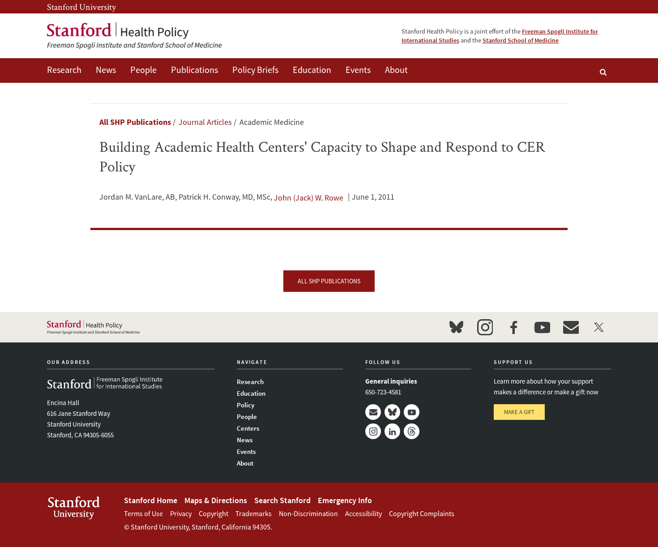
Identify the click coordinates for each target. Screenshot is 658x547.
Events (358, 69)
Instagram (373, 431)
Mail (373, 412)
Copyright (213, 513)
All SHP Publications (135, 122)
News (106, 69)
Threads (411, 431)
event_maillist (571, 327)
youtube (542, 327)
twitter (599, 327)
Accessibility (363, 513)
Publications (194, 69)
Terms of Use (143, 513)
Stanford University (81, 7)
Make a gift (519, 412)
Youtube (411, 412)
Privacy (181, 513)
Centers (248, 428)
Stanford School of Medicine (521, 40)
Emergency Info (345, 500)
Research (64, 69)
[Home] (134, 35)
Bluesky (392, 412)
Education (312, 69)
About (396, 69)
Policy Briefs (255, 69)
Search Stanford (282, 500)
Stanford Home (150, 500)
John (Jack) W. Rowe (308, 197)
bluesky (456, 327)
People (143, 69)
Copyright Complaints (421, 513)
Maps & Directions (215, 500)
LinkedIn (392, 431)
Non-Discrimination (308, 513)
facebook (513, 327)
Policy (245, 405)
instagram (485, 327)
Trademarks (253, 513)
